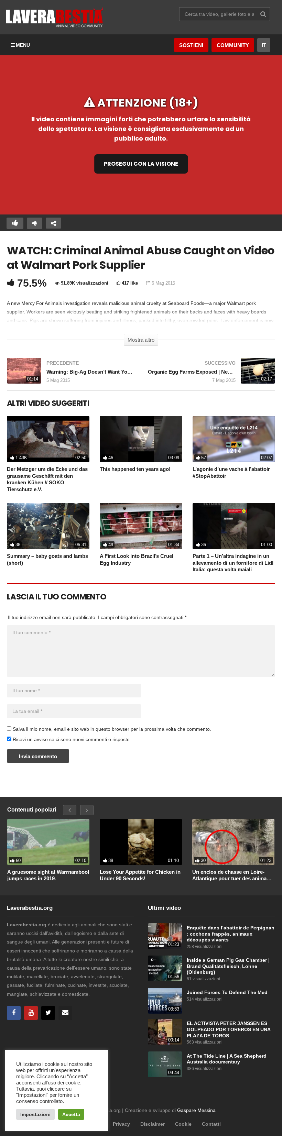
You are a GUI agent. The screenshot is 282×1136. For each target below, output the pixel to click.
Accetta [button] (71, 1114)
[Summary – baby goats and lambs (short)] (48, 526)
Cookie (183, 1124)
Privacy (121, 1124)
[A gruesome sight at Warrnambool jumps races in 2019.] (48, 842)
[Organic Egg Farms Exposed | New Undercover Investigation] (211, 374)
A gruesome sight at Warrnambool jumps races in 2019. (48, 875)
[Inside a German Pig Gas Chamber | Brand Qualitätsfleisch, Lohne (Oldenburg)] (165, 968)
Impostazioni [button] (35, 1114)
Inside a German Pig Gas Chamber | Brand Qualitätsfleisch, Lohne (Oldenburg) (228, 966)
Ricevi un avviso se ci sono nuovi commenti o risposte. (71, 739)
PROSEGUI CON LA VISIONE (141, 163)
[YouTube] (31, 1013)
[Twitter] (48, 1013)
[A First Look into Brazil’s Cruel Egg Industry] (141, 526)
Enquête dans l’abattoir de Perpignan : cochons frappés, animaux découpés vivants (230, 933)
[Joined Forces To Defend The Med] (165, 1001)
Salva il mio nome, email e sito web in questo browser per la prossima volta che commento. (112, 729)
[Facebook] (14, 1013)
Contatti (211, 1124)
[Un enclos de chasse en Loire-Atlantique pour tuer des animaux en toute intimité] (233, 842)
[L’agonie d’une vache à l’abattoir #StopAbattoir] (234, 439)
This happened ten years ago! (135, 469)
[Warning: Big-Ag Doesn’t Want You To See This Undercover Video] (70, 374)
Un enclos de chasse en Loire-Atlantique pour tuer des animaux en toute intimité (232, 875)
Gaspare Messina (196, 1110)
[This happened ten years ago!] (141, 439)
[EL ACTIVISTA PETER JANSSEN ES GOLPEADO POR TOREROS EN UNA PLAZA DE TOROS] (165, 1032)
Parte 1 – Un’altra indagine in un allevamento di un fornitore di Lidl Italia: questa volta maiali (233, 562)
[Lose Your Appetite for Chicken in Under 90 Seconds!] (141, 842)
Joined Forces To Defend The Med (227, 992)
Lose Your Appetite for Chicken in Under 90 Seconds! (140, 875)
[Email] (65, 1013)
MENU (23, 45)
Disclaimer (152, 1124)
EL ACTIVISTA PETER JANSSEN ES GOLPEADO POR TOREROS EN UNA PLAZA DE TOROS (228, 1029)
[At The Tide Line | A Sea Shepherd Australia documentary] (165, 1064)
